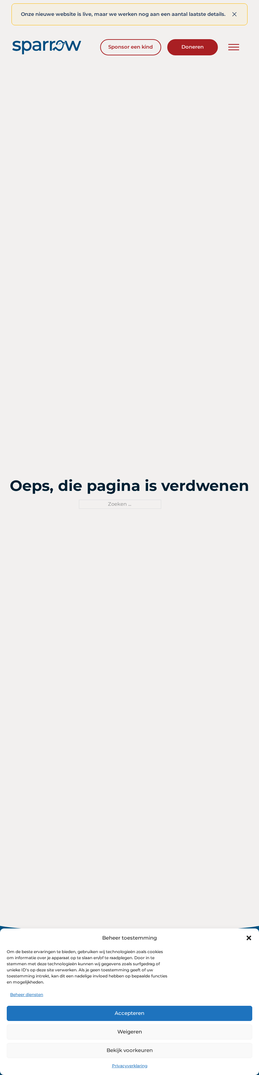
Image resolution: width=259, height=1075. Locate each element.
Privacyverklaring (129, 1065)
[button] (249, 938)
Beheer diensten (26, 994)
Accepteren (129, 1013)
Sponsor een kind (130, 47)
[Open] (233, 47)
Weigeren (129, 1031)
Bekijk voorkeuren (130, 1050)
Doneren (192, 47)
